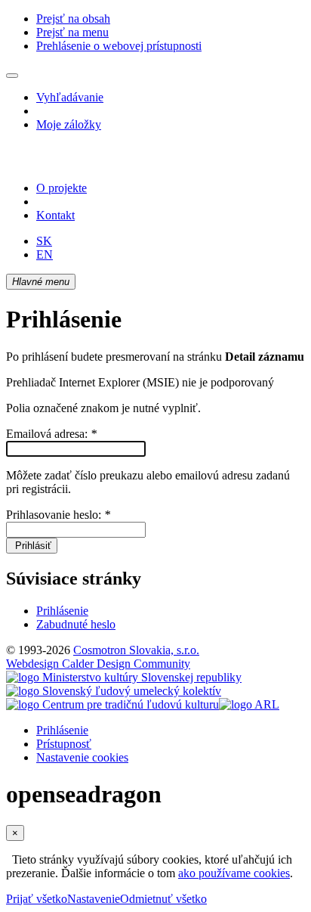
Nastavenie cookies (82, 757)
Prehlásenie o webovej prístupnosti (119, 45)
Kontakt (55, 215)
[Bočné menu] (12, 75)
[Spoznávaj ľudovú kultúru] (100, 162)
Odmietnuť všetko (163, 898)
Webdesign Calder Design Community (98, 663)
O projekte (61, 187)
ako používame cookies (234, 873)
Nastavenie (93, 898)
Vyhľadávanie (69, 97)
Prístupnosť (63, 743)
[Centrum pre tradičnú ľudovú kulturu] (112, 704)
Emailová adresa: (51, 433)
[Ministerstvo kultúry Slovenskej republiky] (124, 677)
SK (44, 240)
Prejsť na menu (72, 32)
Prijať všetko (36, 898)
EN (44, 254)
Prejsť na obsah (73, 18)
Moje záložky (68, 124)
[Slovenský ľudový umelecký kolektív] (113, 690)
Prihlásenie (62, 610)
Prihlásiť (31, 545)
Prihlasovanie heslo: (58, 514)
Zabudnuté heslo (75, 624)
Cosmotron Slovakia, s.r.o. (136, 650)
